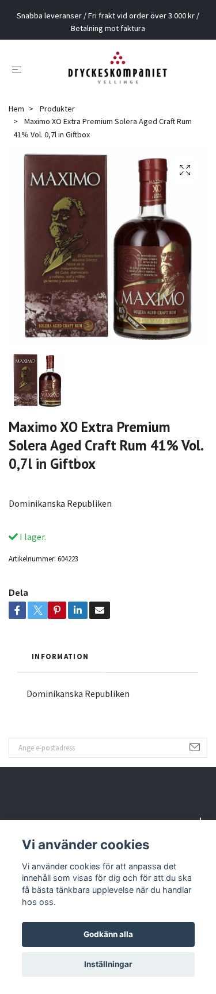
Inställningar (108, 964)
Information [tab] (60, 664)
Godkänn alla (108, 934)
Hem (16, 117)
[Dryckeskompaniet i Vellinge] (117, 73)
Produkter (57, 117)
